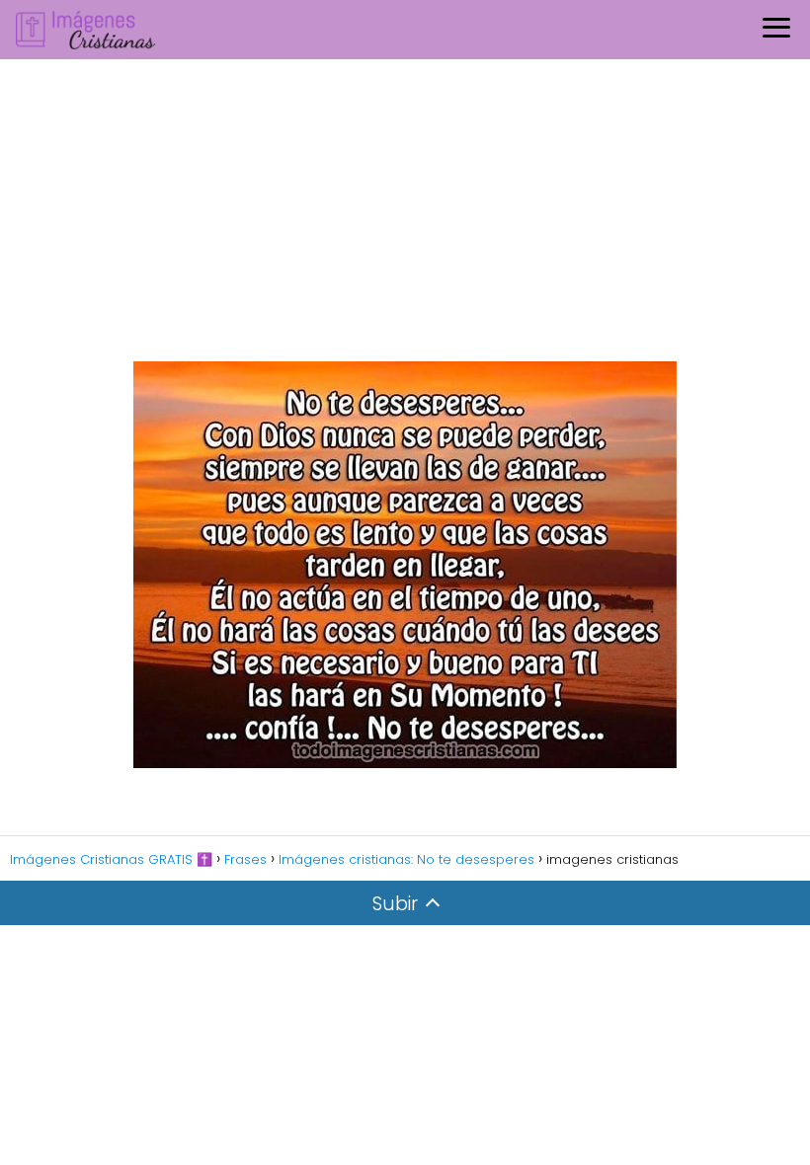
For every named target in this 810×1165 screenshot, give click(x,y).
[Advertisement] (405, 207)
